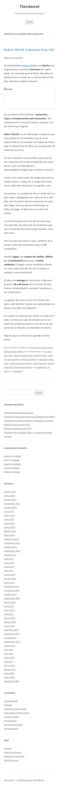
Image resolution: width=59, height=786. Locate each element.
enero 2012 (9, 625)
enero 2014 (9, 535)
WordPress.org (11, 760)
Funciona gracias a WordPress (30, 780)
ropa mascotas (40, 363)
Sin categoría (10, 720)
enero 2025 (9, 495)
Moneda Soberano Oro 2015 (17, 428)
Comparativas (11, 700)
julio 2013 (8, 558)
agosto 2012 (10, 602)
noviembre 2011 (12, 633)
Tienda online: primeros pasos (18, 412)
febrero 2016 (10, 499)
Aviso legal (9, 780)
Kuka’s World (29, 65)
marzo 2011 (9, 665)
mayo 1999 (9, 677)
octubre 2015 (10, 507)
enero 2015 (9, 515)
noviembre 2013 (12, 542)
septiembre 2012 (12, 598)
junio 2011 (9, 653)
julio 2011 (8, 649)
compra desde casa (22, 355)
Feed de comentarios (14, 756)
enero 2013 (9, 582)
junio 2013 (9, 562)
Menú (29, 21)
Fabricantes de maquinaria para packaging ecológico (29, 416)
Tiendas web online (13, 351)
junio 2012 (9, 606)
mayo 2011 (9, 657)
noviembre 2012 (12, 590)
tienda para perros (23, 367)
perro (29, 363)
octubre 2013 (10, 546)
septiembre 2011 (12, 641)
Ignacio (7, 456)
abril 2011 (8, 661)
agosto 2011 (10, 645)
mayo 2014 (9, 523)
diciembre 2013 (11, 539)
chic (10, 355)
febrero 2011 (10, 669)
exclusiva (24, 359)
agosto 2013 (10, 554)
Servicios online (11, 716)
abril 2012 (8, 614)
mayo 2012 (9, 610)
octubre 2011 (10, 637)
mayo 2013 (9, 566)
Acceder (8, 748)
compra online (40, 355)
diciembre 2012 (11, 586)
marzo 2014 (9, 527)
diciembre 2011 (11, 629)
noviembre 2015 (12, 503)
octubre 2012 (10, 594)
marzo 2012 (9, 618)
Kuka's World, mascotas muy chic (29, 49)
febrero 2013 (10, 578)
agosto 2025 (10, 491)
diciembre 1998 (11, 681)
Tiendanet (29, 6)
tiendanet (17, 371)
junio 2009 (9, 673)
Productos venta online (41, 347)
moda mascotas (17, 363)
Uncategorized (11, 728)
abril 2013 (8, 570)
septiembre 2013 (12, 550)
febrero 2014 (10, 531)
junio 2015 (9, 511)
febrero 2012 (10, 621)
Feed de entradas (12, 752)
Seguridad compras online (16, 712)
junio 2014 (9, 519)
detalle (17, 456)
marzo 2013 (9, 574)
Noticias (8, 704)
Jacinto (7, 464)
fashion (34, 359)
